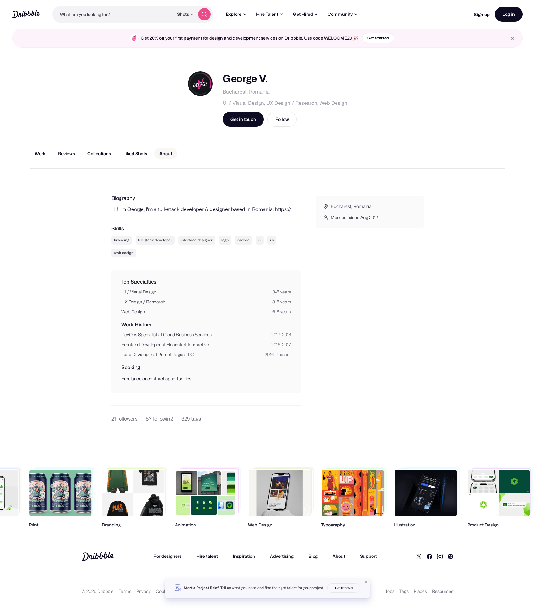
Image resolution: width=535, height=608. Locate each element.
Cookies (164, 591)
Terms (125, 591)
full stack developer (155, 240)
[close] (512, 38)
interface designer (197, 240)
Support (368, 556)
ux (272, 240)
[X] (419, 556)
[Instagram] (440, 556)
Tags (404, 591)
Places (420, 591)
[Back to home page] (26, 14)
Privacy (143, 591)
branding (121, 240)
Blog (313, 556)
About (339, 556)
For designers (167, 556)
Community (340, 14)
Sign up (482, 14)
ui (259, 240)
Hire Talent (267, 14)
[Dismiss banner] (366, 582)
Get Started (378, 38)
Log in (508, 14)
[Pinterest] (450, 556)
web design (123, 252)
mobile (243, 240)
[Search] (204, 14)
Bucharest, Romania (246, 92)
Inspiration (244, 556)
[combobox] (113, 14)
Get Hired (303, 14)
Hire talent (207, 556)
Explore (233, 14)
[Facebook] (429, 556)
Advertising (282, 556)
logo (225, 240)
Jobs (389, 591)
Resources (442, 591)
